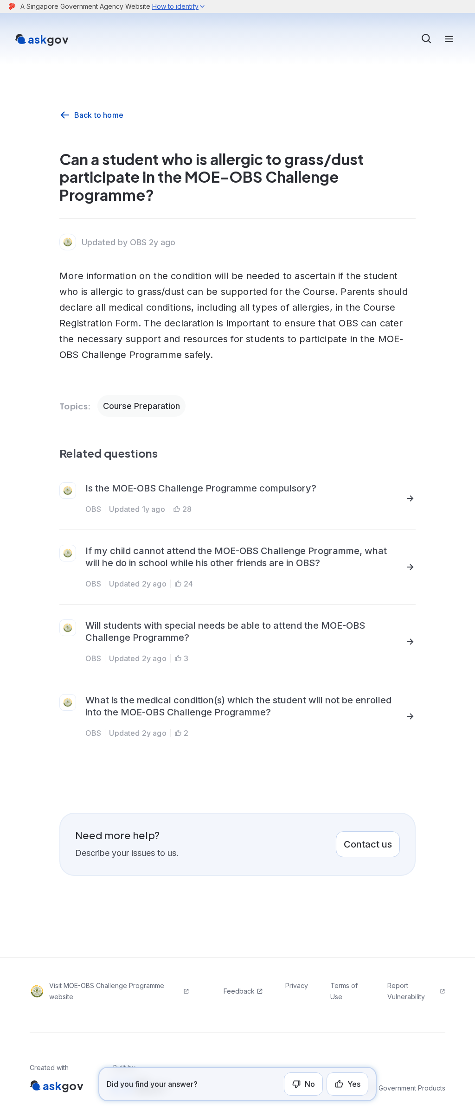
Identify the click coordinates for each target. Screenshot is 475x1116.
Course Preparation (141, 406)
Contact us (368, 844)
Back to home (98, 115)
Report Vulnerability (406, 991)
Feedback (239, 991)
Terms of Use (344, 991)
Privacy (296, 985)
